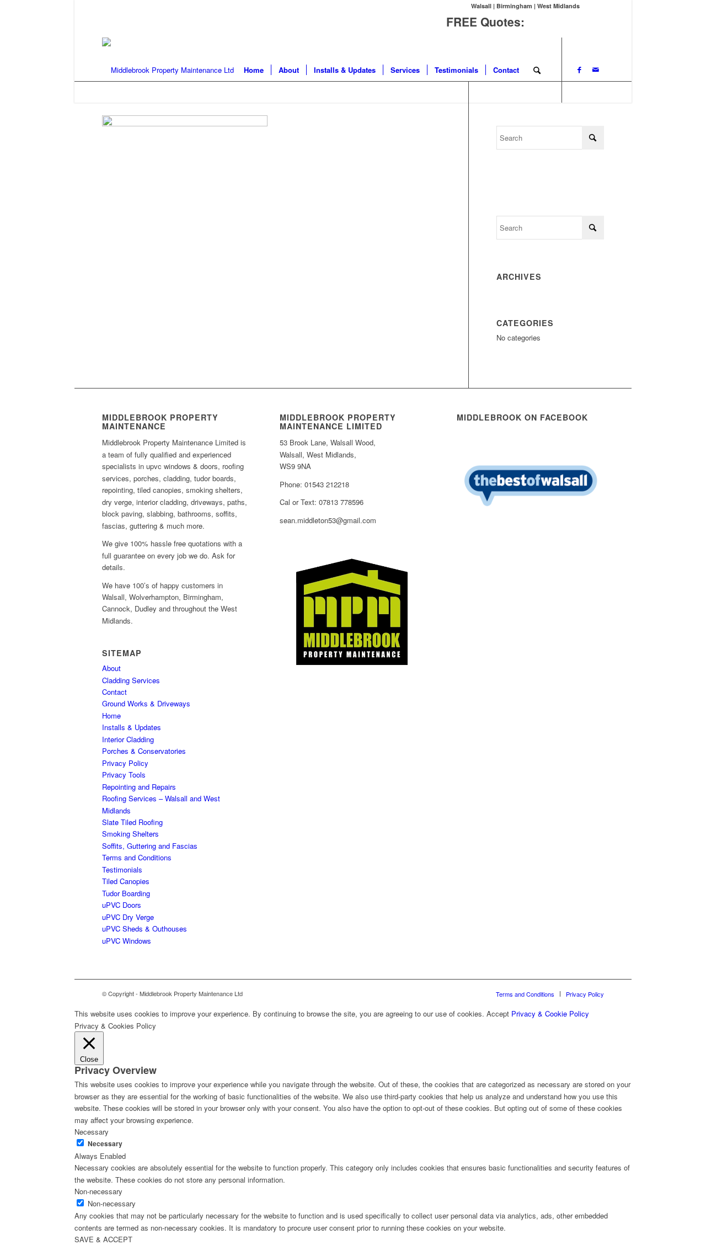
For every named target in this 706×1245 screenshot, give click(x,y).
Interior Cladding (128, 739)
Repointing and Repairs (139, 786)
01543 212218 (566, 21)
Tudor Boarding (126, 893)
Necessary (105, 1143)
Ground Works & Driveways (146, 703)
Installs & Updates (131, 727)
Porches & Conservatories (144, 751)
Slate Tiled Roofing (132, 822)
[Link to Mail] (595, 69)
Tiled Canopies (125, 881)
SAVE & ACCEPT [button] (103, 1239)
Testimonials (122, 869)
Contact (114, 692)
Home (111, 715)
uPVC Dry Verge (128, 917)
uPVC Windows (126, 940)
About (111, 668)
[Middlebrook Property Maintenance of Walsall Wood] (168, 70)
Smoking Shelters (130, 833)
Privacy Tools (124, 774)
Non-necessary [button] (98, 1191)
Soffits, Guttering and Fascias (149, 845)
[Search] (537, 70)
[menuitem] (254, 70)
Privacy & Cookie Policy (550, 1013)
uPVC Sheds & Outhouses (144, 928)
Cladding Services (131, 680)
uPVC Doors (121, 905)
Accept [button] (497, 1013)
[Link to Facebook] (579, 69)
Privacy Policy (125, 763)
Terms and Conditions (137, 857)
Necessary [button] (91, 1131)
